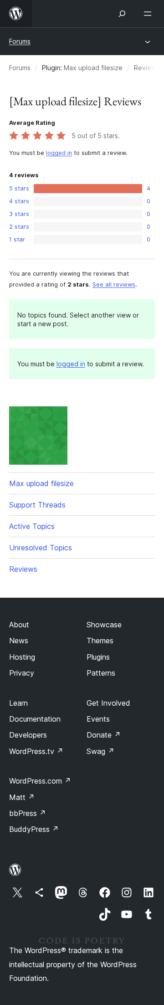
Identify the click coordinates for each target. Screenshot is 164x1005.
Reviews (23, 569)
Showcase (104, 624)
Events (98, 718)
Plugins (98, 656)
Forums (20, 41)
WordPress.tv (36, 751)
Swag (100, 751)
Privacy (21, 672)
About (19, 624)
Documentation (35, 718)
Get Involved (108, 703)
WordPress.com (40, 780)
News (18, 640)
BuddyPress (34, 829)
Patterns (101, 672)
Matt (22, 797)
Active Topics (32, 526)
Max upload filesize (93, 68)
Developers (28, 734)
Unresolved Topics (40, 547)
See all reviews (113, 284)
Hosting (22, 656)
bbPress (27, 813)
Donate (104, 734)
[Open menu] (149, 13)
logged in (59, 152)
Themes (100, 640)
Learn (18, 703)
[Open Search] (122, 13)
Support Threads (37, 504)
